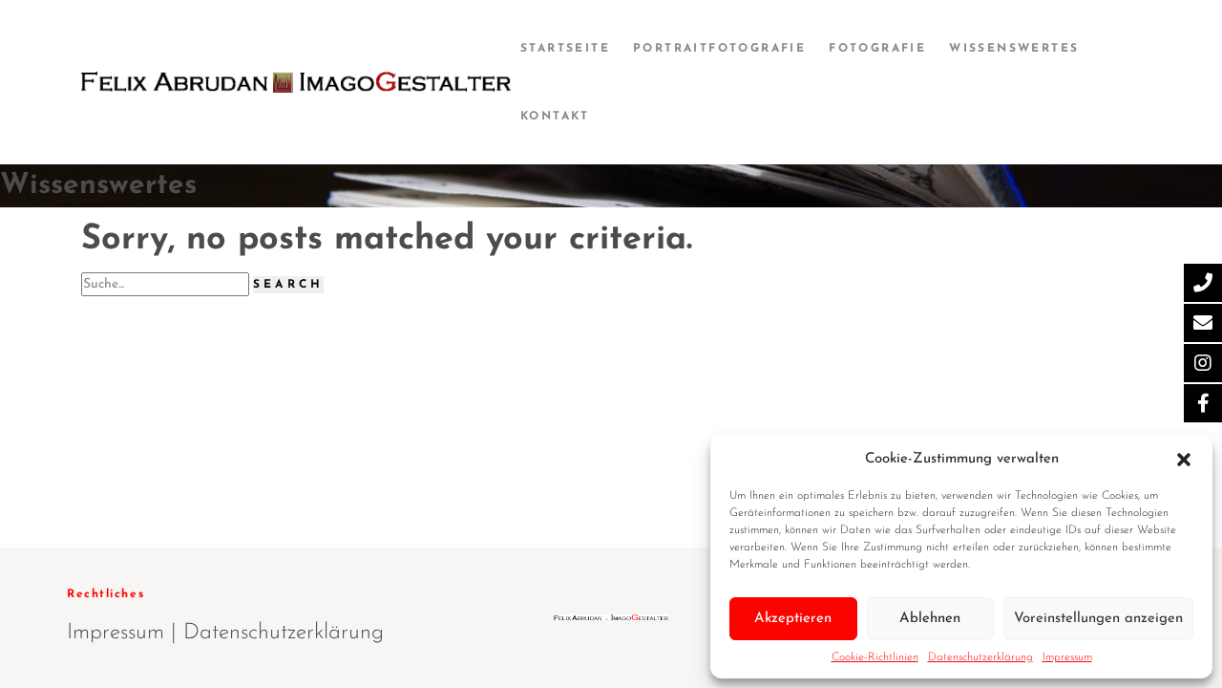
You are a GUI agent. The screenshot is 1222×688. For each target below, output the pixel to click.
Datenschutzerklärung (980, 657)
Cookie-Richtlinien (875, 657)
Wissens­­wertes (1014, 48)
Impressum (1067, 657)
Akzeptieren (793, 619)
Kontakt (555, 116)
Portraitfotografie (719, 48)
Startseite (565, 48)
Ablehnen (929, 619)
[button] (1183, 458)
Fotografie (877, 48)
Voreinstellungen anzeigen (1098, 619)
